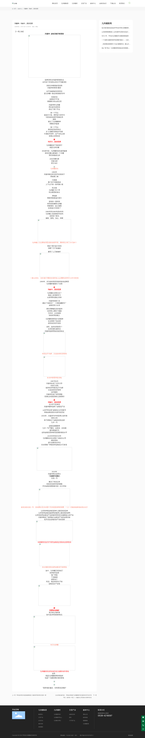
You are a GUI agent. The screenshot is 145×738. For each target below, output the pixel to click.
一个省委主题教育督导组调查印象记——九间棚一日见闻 (116, 40)
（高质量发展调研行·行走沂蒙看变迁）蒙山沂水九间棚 (116, 44)
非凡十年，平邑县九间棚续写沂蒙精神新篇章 (115, 36)
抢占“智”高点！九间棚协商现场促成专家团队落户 (116, 48)
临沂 (72, 735)
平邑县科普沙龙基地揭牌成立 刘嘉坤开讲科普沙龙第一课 (31, 695)
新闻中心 (20, 8)
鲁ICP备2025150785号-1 (87, 735)
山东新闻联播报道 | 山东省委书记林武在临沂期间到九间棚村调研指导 (115, 32)
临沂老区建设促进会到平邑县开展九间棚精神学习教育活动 (116, 28)
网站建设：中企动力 (65, 735)
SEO (76, 735)
